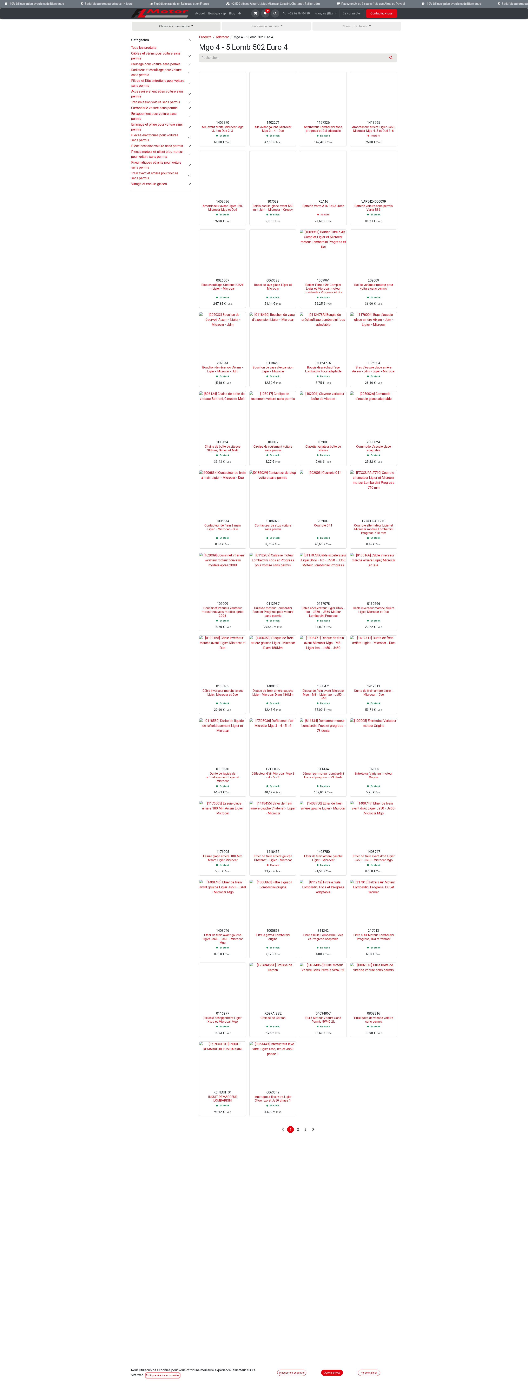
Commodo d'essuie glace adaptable (373, 448)
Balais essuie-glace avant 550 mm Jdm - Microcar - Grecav (272, 208)
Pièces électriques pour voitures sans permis (154, 137)
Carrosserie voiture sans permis (154, 108)
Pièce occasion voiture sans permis (157, 146)
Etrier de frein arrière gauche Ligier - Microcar (323, 858)
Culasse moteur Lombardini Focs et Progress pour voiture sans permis (272, 611)
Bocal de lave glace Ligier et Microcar (273, 286)
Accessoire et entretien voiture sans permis (157, 93)
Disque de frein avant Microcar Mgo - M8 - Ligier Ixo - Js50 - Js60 (323, 694)
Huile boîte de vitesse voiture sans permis (373, 1019)
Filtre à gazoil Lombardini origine (273, 937)
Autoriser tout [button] (332, 1372)
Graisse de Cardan (272, 1018)
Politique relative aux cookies (162, 1375)
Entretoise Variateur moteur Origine (373, 775)
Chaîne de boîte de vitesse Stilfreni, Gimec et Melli (222, 448)
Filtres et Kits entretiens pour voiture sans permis (157, 83)
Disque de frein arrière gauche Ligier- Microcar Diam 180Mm (272, 692)
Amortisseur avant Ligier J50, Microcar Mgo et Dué (223, 208)
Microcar (222, 37)
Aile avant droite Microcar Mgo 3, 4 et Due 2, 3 (223, 129)
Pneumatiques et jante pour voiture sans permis (156, 164)
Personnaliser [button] (369, 1372)
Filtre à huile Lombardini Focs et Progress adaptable (323, 937)
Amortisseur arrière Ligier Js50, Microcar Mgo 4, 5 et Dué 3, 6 (373, 129)
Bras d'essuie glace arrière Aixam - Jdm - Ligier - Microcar (373, 369)
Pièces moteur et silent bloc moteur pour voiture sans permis (157, 154)
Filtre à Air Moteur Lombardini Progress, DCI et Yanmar (373, 937)
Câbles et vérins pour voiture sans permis (155, 55)
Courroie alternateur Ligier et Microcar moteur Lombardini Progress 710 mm (373, 529)
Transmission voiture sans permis (155, 102)
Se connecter (352, 13)
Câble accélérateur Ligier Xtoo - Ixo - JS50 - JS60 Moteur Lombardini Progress (323, 611)
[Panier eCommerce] (255, 13)
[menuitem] (200, 14)
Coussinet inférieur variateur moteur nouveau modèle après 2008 (222, 611)
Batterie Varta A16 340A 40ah (323, 206)
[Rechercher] (391, 57)
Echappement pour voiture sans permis (154, 116)
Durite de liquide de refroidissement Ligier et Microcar (222, 777)
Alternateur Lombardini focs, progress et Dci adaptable (323, 129)
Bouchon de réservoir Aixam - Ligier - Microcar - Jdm (222, 369)
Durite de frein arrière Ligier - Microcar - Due (373, 692)
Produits (205, 37)
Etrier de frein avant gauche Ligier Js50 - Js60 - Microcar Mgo (223, 938)
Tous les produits (143, 48)
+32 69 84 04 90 (298, 13)
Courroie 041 (323, 525)
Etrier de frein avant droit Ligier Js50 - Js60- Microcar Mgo (374, 858)
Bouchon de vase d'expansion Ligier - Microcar (272, 369)
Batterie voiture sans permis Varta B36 (373, 208)
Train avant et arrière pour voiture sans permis (154, 175)
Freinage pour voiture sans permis (155, 64)
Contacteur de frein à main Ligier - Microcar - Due (222, 527)
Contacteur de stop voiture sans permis (273, 527)
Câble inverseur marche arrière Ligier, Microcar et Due (373, 610)
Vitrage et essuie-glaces (149, 184)
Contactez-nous (381, 13)
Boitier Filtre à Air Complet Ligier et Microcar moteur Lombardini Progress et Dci (323, 288)
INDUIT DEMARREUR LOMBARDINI (222, 1098)
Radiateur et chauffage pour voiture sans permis (156, 72)
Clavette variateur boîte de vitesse (323, 448)
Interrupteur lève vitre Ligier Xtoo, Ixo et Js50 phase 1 (273, 1098)
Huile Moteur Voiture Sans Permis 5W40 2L (323, 1019)
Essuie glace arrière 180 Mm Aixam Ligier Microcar (222, 858)
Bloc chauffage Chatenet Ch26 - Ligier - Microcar (222, 286)
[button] (275, 13)
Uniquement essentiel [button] (291, 1372)
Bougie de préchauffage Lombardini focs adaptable (323, 369)
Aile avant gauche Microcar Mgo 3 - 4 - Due (273, 129)
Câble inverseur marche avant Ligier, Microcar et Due (223, 692)
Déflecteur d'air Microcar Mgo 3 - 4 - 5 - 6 (273, 775)
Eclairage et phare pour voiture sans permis (157, 126)
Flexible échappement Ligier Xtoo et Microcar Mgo (223, 1019)
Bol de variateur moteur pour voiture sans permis (373, 286)
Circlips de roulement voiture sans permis (272, 448)
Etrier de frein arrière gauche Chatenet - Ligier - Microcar (273, 858)
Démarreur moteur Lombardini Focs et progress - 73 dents (323, 775)
